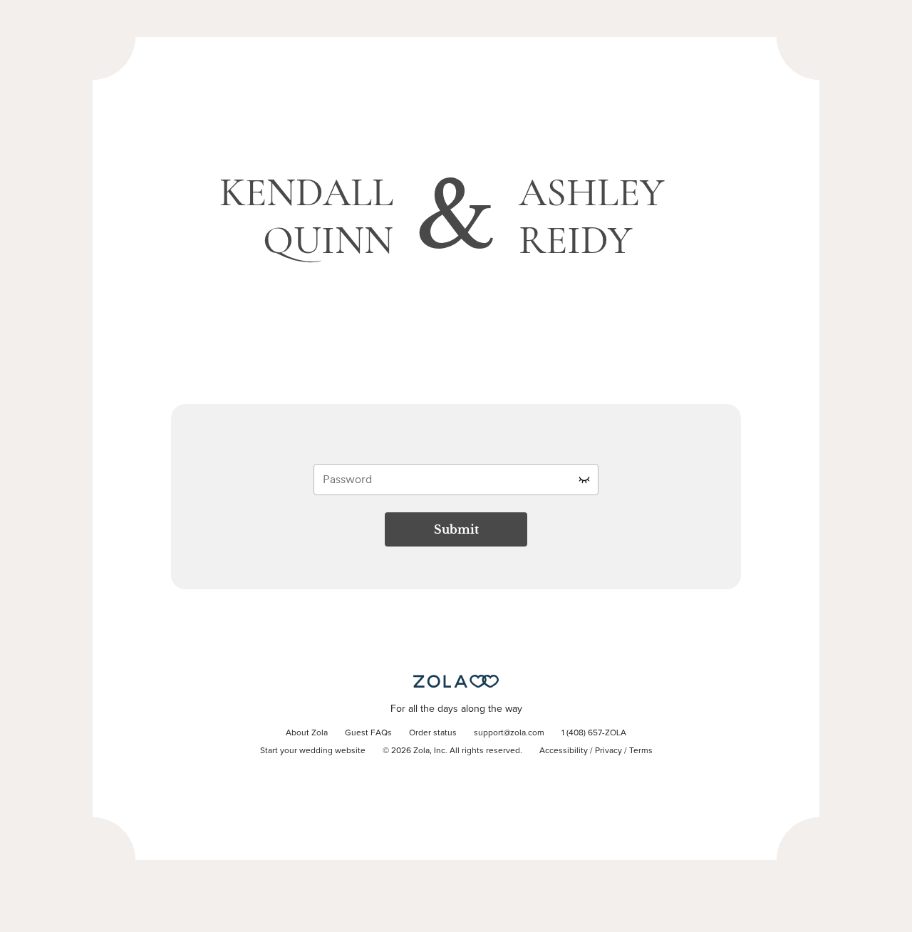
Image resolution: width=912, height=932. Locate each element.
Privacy (608, 751)
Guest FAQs (368, 733)
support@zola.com (509, 733)
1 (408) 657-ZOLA (593, 733)
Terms (641, 751)
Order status (433, 733)
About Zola (307, 733)
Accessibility (563, 751)
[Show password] (584, 479)
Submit (456, 529)
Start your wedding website (313, 751)
